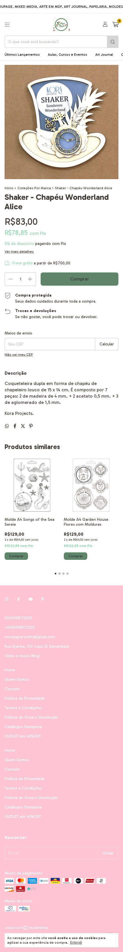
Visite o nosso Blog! (22, 655)
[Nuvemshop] (27, 929)
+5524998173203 (20, 627)
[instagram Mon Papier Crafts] (7, 599)
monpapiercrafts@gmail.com (30, 636)
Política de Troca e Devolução (31, 717)
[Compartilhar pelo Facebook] (15, 426)
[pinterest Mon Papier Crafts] (43, 599)
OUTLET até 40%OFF (23, 736)
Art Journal (104, 55)
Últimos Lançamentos (22, 55)
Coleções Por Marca (34, 188)
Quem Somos (17, 679)
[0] (115, 24)
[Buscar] (112, 42)
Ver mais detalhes (19, 251)
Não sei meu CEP (19, 355)
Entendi (76, 943)
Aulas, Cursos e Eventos (67, 55)
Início (9, 188)
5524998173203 (18, 618)
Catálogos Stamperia (23, 726)
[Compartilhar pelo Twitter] (23, 426)
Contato (12, 688)
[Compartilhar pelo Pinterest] (31, 426)
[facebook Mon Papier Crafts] (19, 599)
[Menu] (7, 24)
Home (10, 669)
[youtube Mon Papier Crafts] (31, 599)
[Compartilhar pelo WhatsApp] (7, 426)
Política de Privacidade (25, 698)
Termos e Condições (23, 707)
